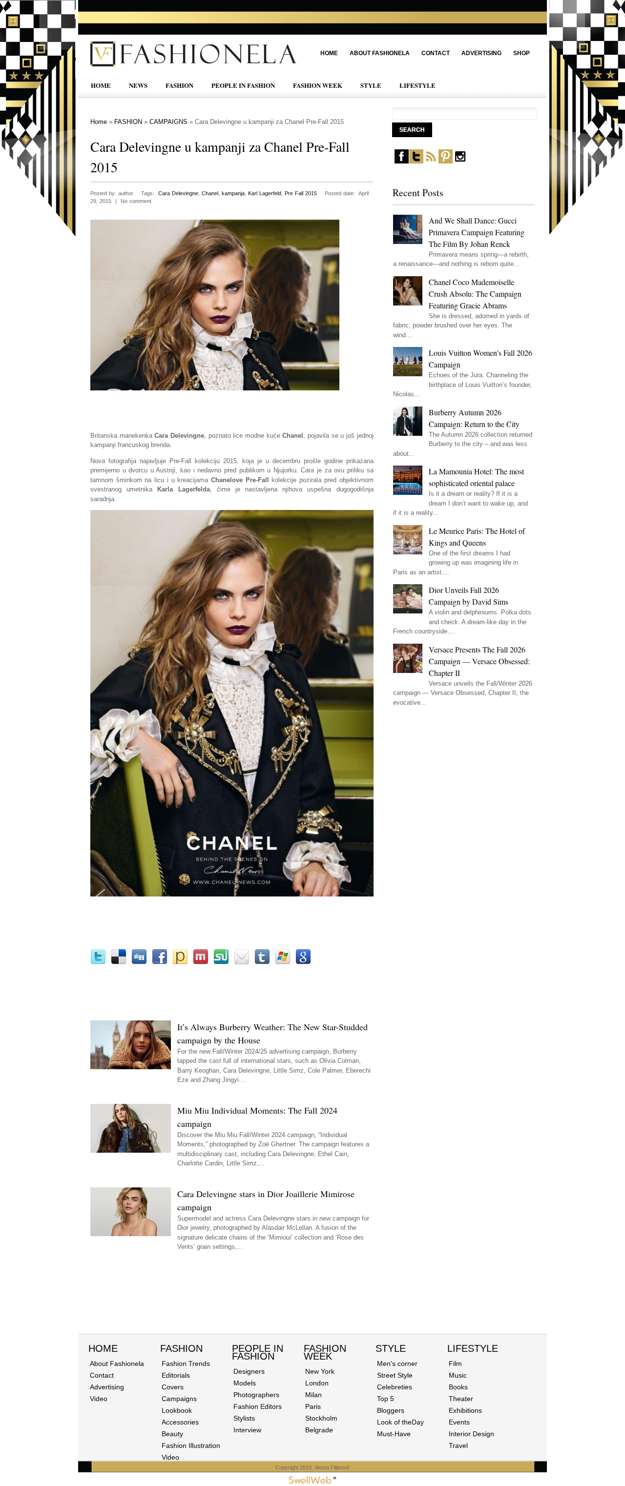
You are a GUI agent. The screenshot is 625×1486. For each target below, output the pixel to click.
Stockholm (321, 1418)
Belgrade (319, 1430)
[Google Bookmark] (303, 962)
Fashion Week (325, 1352)
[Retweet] (98, 962)
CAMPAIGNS (168, 121)
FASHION (179, 85)
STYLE (370, 85)
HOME (101, 85)
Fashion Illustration (191, 1445)
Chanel (210, 193)
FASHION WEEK (317, 85)
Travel (458, 1445)
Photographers (256, 1395)
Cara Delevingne (178, 193)
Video (98, 1399)
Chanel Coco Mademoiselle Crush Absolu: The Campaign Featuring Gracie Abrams (475, 293)
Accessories (180, 1422)
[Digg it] (139, 962)
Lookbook (177, 1410)
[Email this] (242, 962)
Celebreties (394, 1387)
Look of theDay (400, 1422)
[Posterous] (180, 962)
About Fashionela (380, 53)
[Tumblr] (262, 962)
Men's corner (397, 1363)
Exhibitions (465, 1410)
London (317, 1383)
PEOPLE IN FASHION (243, 85)
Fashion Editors (257, 1406)
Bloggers (390, 1410)
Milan (313, 1395)
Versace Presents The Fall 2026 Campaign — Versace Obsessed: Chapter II (479, 661)
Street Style (395, 1375)
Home (329, 53)
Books (458, 1387)
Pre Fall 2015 (301, 193)
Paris (313, 1406)
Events (459, 1422)
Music (458, 1375)
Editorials (176, 1375)
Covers (173, 1387)
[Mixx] (200, 962)
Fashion (181, 1348)
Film (455, 1363)
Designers (249, 1371)
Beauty (172, 1434)
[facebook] (402, 161)
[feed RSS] (431, 161)
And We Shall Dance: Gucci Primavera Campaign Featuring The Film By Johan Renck (476, 232)
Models (244, 1383)
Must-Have (394, 1434)
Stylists (244, 1418)
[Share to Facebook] (159, 962)
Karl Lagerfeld (264, 193)
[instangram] (460, 161)
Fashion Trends (186, 1363)
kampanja (233, 193)
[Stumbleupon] (221, 962)
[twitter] (416, 161)
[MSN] (283, 962)
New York (319, 1371)
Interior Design (471, 1434)
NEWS (138, 85)
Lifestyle (472, 1348)
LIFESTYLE (417, 85)
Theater (461, 1399)
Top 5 (385, 1399)
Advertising (481, 53)
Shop (521, 53)
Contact (435, 53)
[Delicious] (118, 962)
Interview (247, 1430)
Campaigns (179, 1399)
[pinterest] (445, 161)
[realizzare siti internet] (312, 1482)
